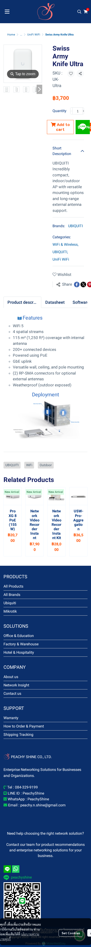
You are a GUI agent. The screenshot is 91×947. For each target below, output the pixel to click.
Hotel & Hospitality (19, 652)
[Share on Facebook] (77, 284)
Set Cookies (71, 933)
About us (11, 677)
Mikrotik (10, 611)
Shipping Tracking (18, 734)
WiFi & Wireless (65, 244)
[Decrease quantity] (71, 111)
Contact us (12, 693)
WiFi (29, 465)
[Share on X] (83, 284)
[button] (79, 11)
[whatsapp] (15, 869)
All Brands (12, 594)
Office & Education (19, 635)
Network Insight (16, 685)
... (21, 34)
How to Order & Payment (24, 726)
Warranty (11, 718)
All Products (13, 586)
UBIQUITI (75, 226)
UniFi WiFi (33, 34)
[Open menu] (7, 11)
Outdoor (46, 465)
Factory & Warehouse (21, 644)
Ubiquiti (10, 603)
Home (11, 34)
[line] (7, 869)
